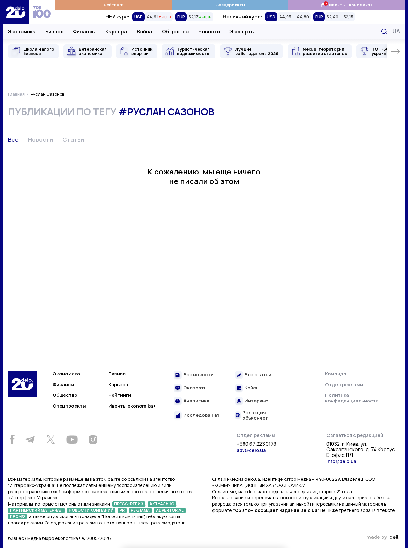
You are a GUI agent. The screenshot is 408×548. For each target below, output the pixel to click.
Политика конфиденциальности (352, 398)
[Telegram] (30, 439)
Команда (335, 373)
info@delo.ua (341, 461)
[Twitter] (50, 439)
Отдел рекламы (344, 384)
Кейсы (251, 388)
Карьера (116, 31)
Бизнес (54, 31)
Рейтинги (114, 5)
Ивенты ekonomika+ (132, 405)
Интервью (256, 401)
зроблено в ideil (383, 537)
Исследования (201, 415)
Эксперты (242, 31)
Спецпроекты (230, 5)
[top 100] (42, 12)
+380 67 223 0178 (256, 444)
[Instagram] (92, 439)
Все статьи (257, 375)
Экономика (22, 31)
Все (13, 139)
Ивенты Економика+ (347, 4)
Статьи (73, 139)
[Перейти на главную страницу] (16, 12)
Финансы (84, 31)
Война (144, 31)
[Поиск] (384, 31)
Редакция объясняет (255, 415)
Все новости (198, 375)
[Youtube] (72, 439)
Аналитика (196, 401)
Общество (175, 31)
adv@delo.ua (251, 450)
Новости (209, 31)
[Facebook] (12, 439)
